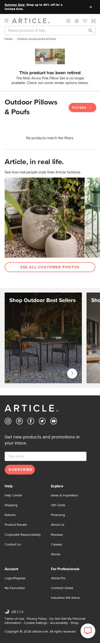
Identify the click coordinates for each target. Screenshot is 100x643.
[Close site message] (90, 7)
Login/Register (15, 578)
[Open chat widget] (87, 630)
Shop (75, 623)
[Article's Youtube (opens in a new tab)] (53, 422)
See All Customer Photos (50, 267)
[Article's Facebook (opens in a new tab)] (30, 422)
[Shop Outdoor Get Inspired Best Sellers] (43, 338)
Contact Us (13, 544)
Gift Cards (58, 505)
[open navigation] (8, 20)
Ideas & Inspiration (64, 495)
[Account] (77, 21)
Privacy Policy (37, 618)
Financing (58, 515)
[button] (68, 21)
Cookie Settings (35, 623)
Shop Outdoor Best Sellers (72, 373)
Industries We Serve (65, 597)
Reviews (57, 534)
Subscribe (20, 469)
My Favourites (15, 588)
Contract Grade (62, 588)
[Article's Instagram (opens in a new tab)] (8, 422)
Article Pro (58, 578)
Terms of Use (14, 618)
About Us (57, 524)
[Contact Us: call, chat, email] (68, 21)
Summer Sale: (15, 5)
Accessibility (59, 623)
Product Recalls (16, 524)
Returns (10, 515)
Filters (80, 107)
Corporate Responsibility (23, 534)
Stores (55, 554)
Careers (56, 544)
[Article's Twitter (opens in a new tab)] (42, 422)
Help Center (13, 495)
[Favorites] (85, 21)
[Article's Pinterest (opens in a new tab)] (19, 422)
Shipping (11, 505)
